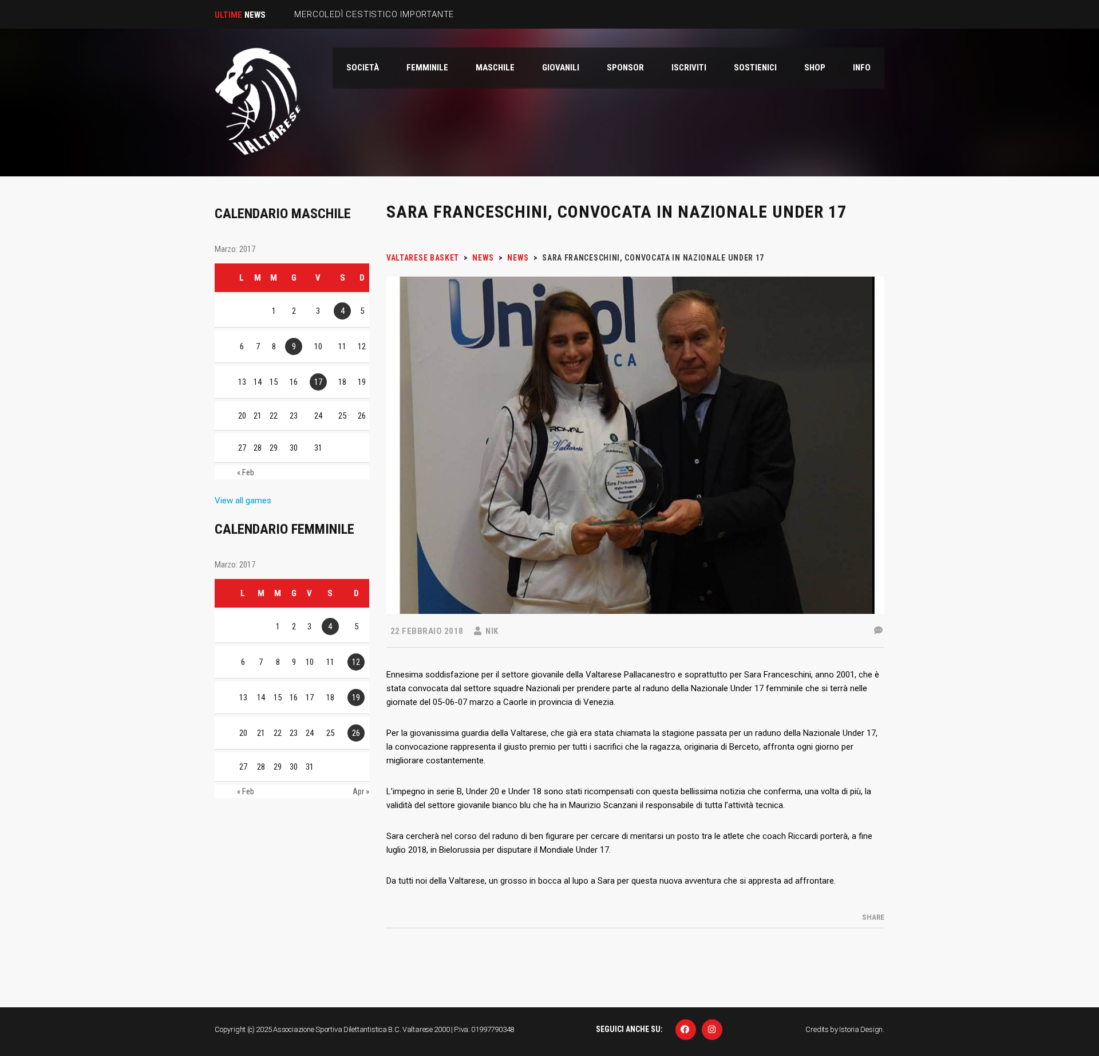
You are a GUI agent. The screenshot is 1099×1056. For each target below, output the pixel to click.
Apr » (361, 791)
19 (356, 697)
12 (356, 662)
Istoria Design (861, 1029)
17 (318, 382)
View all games (243, 500)
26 (356, 733)
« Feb (245, 472)
